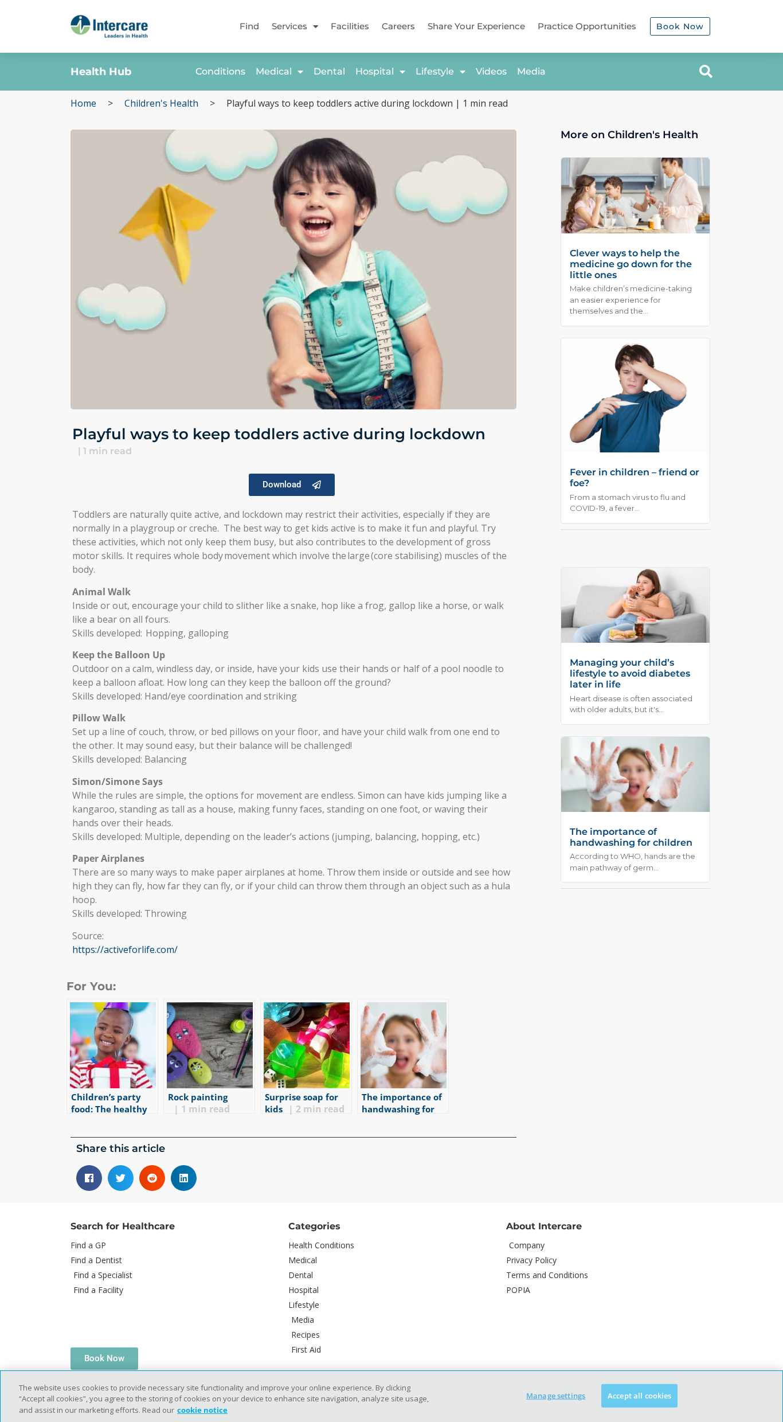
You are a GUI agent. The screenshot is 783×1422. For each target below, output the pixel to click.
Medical (274, 71)
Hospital (374, 71)
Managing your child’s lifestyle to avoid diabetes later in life (630, 673)
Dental (329, 71)
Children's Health (161, 103)
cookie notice (202, 1410)
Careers (398, 26)
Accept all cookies (639, 1395)
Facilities (350, 26)
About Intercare (544, 1226)
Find (249, 26)
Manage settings (555, 1395)
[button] (705, 71)
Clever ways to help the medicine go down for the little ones (631, 264)
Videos (491, 71)
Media (531, 71)
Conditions (220, 71)
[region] (391, 1396)
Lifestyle (435, 71)
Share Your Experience (476, 26)
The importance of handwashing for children (631, 837)
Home (83, 103)
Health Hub (101, 71)
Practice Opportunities (587, 26)
